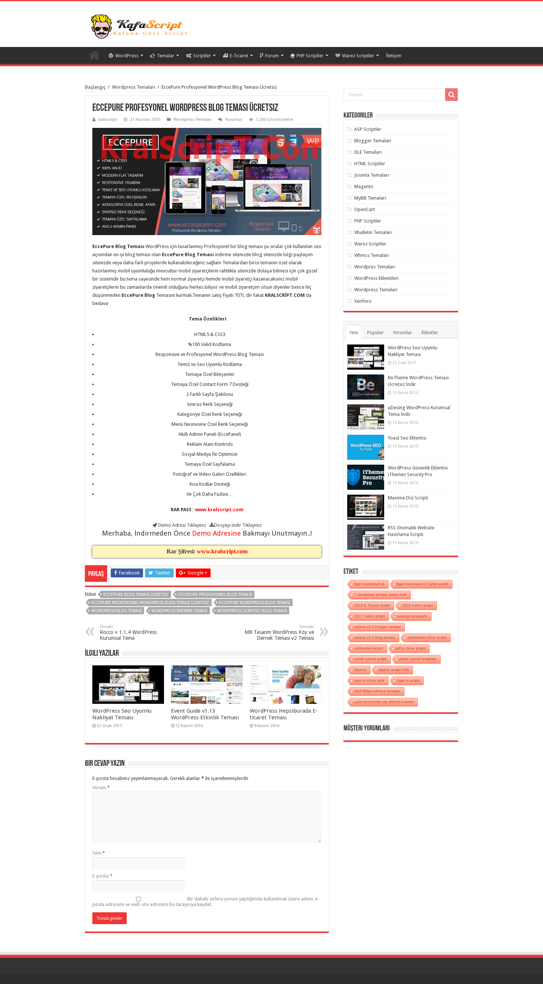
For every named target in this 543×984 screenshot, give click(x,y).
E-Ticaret (239, 55)
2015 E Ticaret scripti (372, 605)
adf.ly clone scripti (410, 648)
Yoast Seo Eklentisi (407, 438)
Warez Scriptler (358, 55)
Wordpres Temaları (374, 266)
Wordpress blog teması (116, 610)
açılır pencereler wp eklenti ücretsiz (384, 702)
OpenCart (364, 209)
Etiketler (429, 332)
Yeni (353, 332)
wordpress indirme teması (179, 610)
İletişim (394, 55)
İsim (98, 853)
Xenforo (363, 301)
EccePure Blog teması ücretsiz (135, 594)
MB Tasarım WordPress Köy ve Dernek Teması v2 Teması (279, 632)
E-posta (102, 876)
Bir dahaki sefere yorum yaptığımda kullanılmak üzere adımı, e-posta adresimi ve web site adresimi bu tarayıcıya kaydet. (206, 901)
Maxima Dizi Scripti (408, 498)
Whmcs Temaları (371, 255)
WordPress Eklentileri (376, 278)
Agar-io (360, 670)
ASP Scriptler (367, 129)
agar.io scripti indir (394, 670)
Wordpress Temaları (133, 87)
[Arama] (451, 94)
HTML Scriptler (369, 163)
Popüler (375, 332)
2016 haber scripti (417, 605)
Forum (272, 55)
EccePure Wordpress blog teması (254, 602)
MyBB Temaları (370, 198)
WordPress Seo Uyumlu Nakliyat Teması (121, 714)
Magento (363, 186)
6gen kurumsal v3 (369, 584)
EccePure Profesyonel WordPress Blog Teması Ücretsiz (150, 602)
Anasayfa (94, 54)
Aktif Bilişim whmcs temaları (377, 691)
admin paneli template (418, 659)
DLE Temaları (368, 152)
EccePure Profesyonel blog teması (215, 594)
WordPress (127, 55)
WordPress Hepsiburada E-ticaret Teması (284, 714)
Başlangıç (95, 87)
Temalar (165, 55)
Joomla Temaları (371, 175)
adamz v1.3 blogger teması (377, 627)
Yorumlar (233, 119)
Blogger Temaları (372, 140)
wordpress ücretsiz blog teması (252, 610)
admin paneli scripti (370, 659)
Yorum (101, 787)
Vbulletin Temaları (373, 232)
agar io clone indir (369, 680)
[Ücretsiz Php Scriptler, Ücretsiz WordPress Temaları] (140, 25)
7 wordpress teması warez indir (380, 595)
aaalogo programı (412, 616)
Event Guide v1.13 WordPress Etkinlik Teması (205, 714)
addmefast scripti (368, 648)
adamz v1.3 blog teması (374, 637)
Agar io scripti (408, 680)
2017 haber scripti (369, 616)
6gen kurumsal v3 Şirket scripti (422, 584)
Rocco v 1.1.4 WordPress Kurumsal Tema (128, 632)
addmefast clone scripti (427, 637)
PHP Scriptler (310, 55)
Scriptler (202, 55)
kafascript (108, 119)
